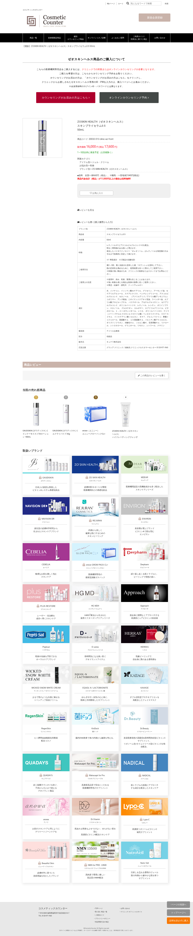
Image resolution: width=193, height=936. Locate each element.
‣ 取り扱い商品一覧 (100, 912)
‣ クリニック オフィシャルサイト (131, 912)
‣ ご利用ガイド (99, 915)
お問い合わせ (159, 38)
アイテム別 (84, 162)
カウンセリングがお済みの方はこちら (65, 97)
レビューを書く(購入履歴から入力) (96, 222)
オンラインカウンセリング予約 (128, 97)
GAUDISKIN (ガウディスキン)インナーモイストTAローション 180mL (36, 433)
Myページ (111, 4)
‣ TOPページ (98, 908)
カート (120, 4)
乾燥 (92, 165)
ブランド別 (84, 169)
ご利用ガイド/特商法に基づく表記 (139, 37)
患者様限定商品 (54, 38)
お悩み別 (83, 165)
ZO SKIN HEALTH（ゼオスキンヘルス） (110, 169)
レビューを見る (86, 210)
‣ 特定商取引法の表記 (101, 922)
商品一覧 (33, 38)
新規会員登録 (155, 17)
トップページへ (178, 912)
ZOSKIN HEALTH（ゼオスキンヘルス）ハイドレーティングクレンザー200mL (125, 437)
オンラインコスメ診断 (97, 38)
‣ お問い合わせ (125, 908)
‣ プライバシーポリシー (102, 918)
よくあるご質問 (117, 38)
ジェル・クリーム (100, 162)
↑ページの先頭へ (178, 904)
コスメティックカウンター (52, 908)
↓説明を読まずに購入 (178, 920)
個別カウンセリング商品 (75, 37)
